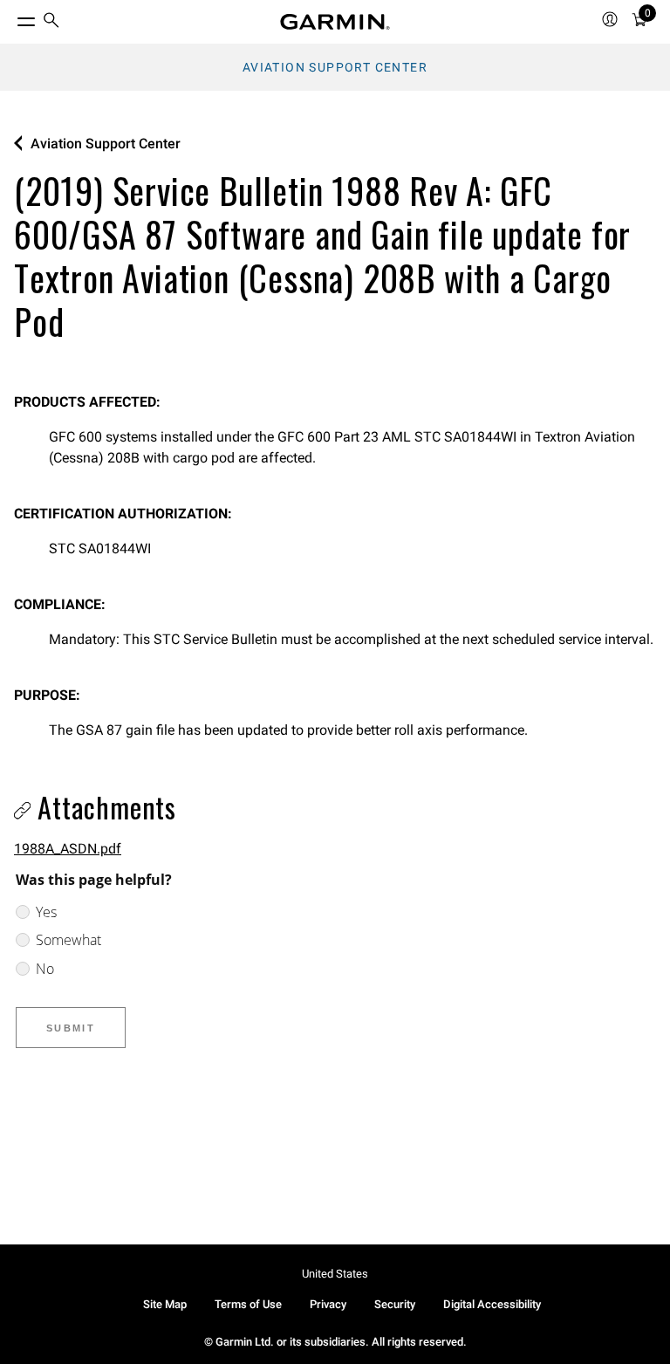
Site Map (165, 1304)
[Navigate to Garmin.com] (335, 22)
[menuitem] (51, 22)
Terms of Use (248, 1304)
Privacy (328, 1304)
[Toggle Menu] (10, 17)
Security (394, 1304)
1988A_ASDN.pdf (67, 848)
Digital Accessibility (492, 1304)
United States (335, 1273)
